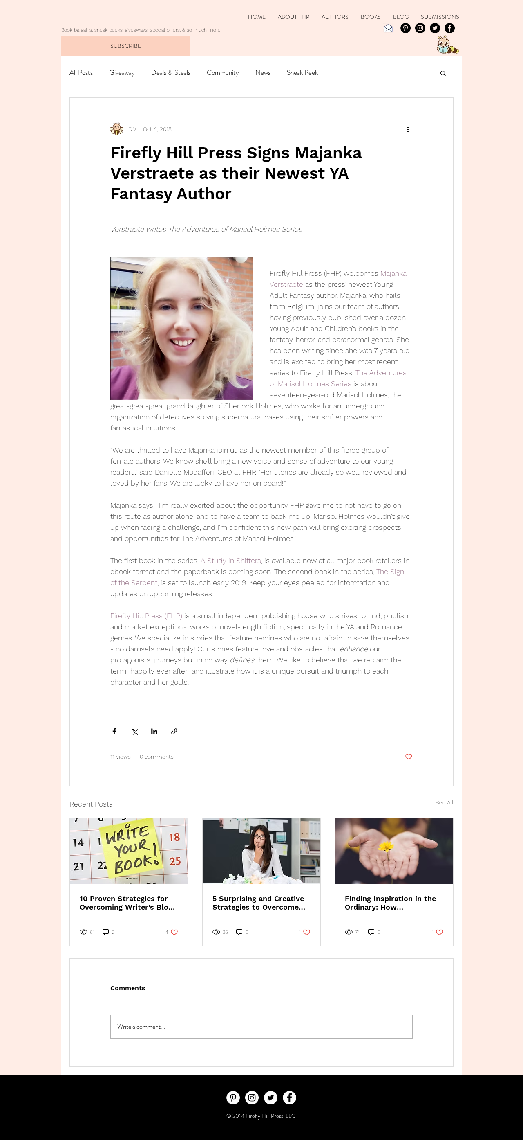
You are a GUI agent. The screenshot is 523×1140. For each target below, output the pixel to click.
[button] (443, 73)
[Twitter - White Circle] (270, 1097)
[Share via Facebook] (114, 731)
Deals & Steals (170, 72)
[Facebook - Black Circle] (450, 28)
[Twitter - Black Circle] (435, 28)
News (262, 72)
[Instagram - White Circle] (252, 1097)
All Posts (81, 72)
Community (223, 72)
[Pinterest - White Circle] (233, 1097)
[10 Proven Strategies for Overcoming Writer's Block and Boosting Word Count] (129, 851)
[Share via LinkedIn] (154, 731)
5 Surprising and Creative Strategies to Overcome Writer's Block (258, 902)
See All (445, 802)
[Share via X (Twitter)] (134, 731)
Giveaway (122, 72)
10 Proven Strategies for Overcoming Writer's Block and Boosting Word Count (128, 902)
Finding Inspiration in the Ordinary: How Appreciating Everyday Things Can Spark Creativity (390, 902)
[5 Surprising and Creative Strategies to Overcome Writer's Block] (262, 851)
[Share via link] (174, 731)
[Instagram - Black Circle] (420, 28)
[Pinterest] (405, 28)
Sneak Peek (302, 72)
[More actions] (408, 129)
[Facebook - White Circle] (289, 1097)
